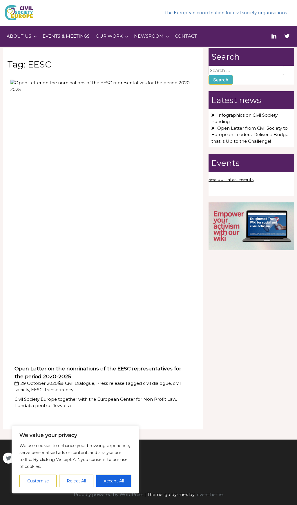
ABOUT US (19, 36)
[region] (75, 459)
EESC (37, 389)
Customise (38, 481)
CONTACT (186, 36)
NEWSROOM (149, 36)
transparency (59, 389)
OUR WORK (109, 36)
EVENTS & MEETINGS (66, 36)
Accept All (114, 481)
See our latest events (231, 179)
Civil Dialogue (79, 383)
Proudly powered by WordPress (109, 494)
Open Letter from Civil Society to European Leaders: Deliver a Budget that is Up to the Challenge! (250, 134)
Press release (110, 383)
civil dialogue (157, 383)
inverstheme (209, 494)
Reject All (76, 481)
